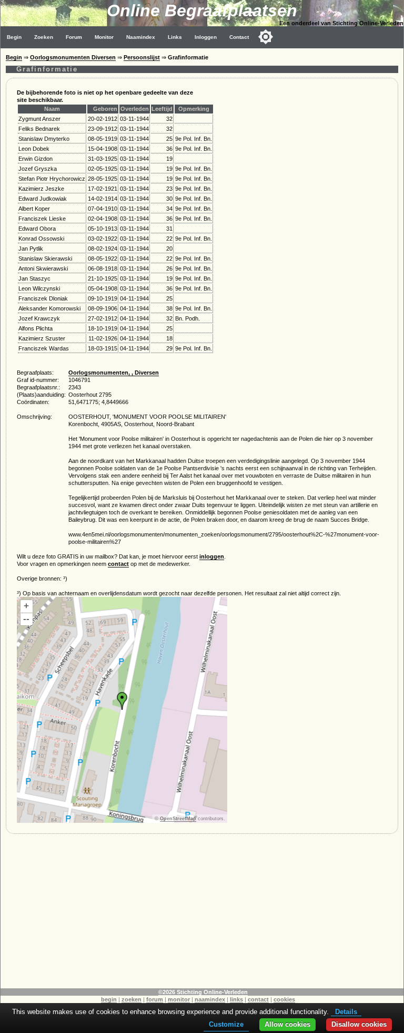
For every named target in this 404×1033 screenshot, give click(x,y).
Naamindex (140, 37)
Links (175, 37)
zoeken (132, 999)
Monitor (104, 37)
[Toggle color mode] (265, 36)
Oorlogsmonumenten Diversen (73, 57)
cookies (284, 999)
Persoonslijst (142, 57)
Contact (239, 37)
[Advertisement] (202, 914)
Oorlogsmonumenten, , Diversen (113, 372)
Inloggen (206, 37)
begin (109, 999)
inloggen (211, 556)
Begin (14, 37)
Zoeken (43, 37)
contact (118, 564)
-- (26, 619)
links (236, 999)
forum (154, 999)
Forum (74, 37)
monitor (179, 999)
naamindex (210, 999)
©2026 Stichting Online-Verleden (203, 992)
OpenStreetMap (178, 818)
